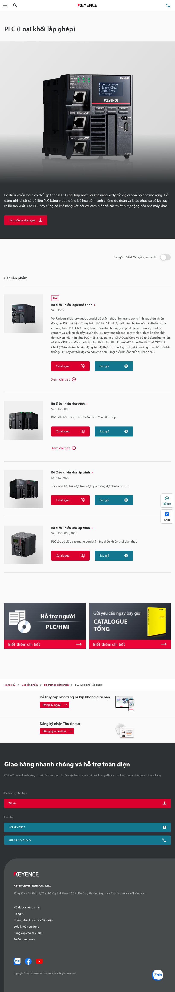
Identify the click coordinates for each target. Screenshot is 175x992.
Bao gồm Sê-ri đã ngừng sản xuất (135, 257)
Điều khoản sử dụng (26, 926)
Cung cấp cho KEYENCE (28, 933)
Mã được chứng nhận (27, 907)
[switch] (165, 257)
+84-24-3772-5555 (20, 840)
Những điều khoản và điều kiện (33, 920)
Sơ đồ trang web (24, 939)
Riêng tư (19, 914)
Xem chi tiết (60, 379)
